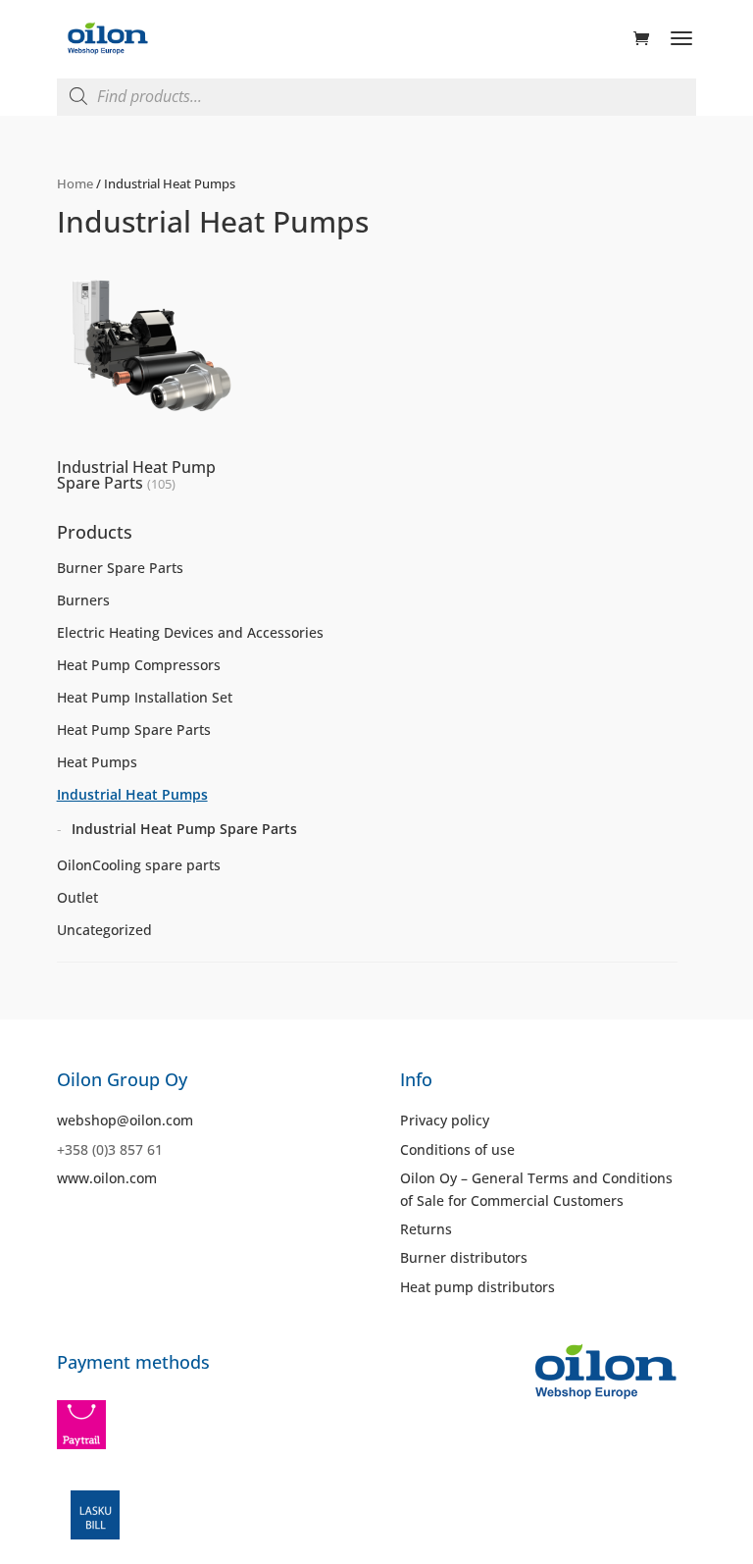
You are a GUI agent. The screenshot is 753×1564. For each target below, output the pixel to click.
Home (75, 183)
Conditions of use (457, 1149)
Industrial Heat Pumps (132, 794)
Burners (83, 600)
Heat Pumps (97, 762)
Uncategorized (104, 929)
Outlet (77, 897)
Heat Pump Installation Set (144, 697)
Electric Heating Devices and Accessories (190, 632)
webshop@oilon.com (125, 1120)
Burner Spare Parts (120, 567)
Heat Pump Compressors (139, 664)
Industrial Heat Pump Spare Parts (184, 828)
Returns (426, 1229)
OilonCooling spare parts (139, 865)
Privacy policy (444, 1120)
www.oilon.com (107, 1178)
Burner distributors (463, 1257)
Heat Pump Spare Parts (134, 729)
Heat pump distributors (477, 1286)
